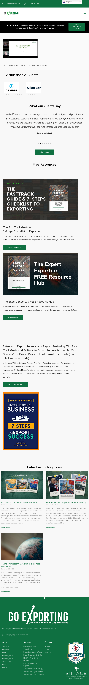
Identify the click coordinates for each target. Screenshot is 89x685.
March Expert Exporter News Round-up (19, 502)
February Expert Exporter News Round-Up (66, 502)
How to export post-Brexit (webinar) (25, 65)
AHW (13, 636)
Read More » (5, 527)
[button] (85, 14)
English (68, 2)
